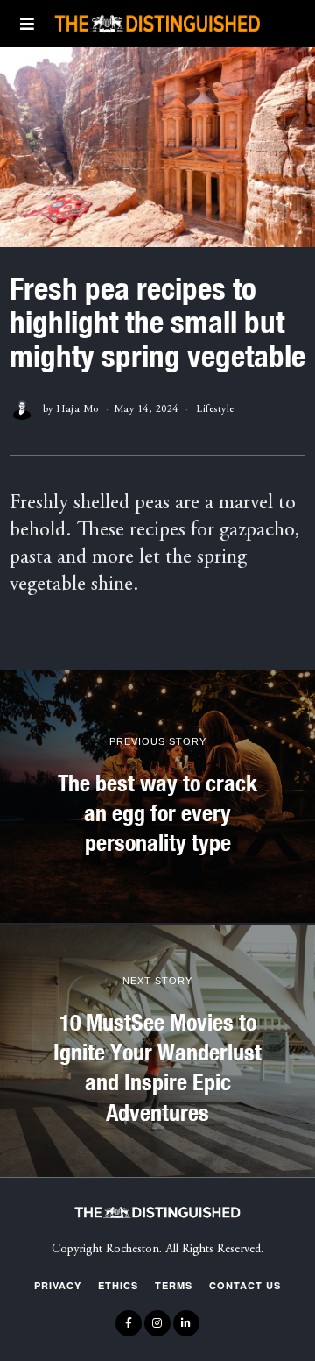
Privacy (57, 1285)
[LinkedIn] (186, 1323)
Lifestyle (215, 409)
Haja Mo (77, 409)
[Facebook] (129, 1323)
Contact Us (245, 1285)
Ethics (118, 1285)
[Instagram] (157, 1323)
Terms (173, 1285)
